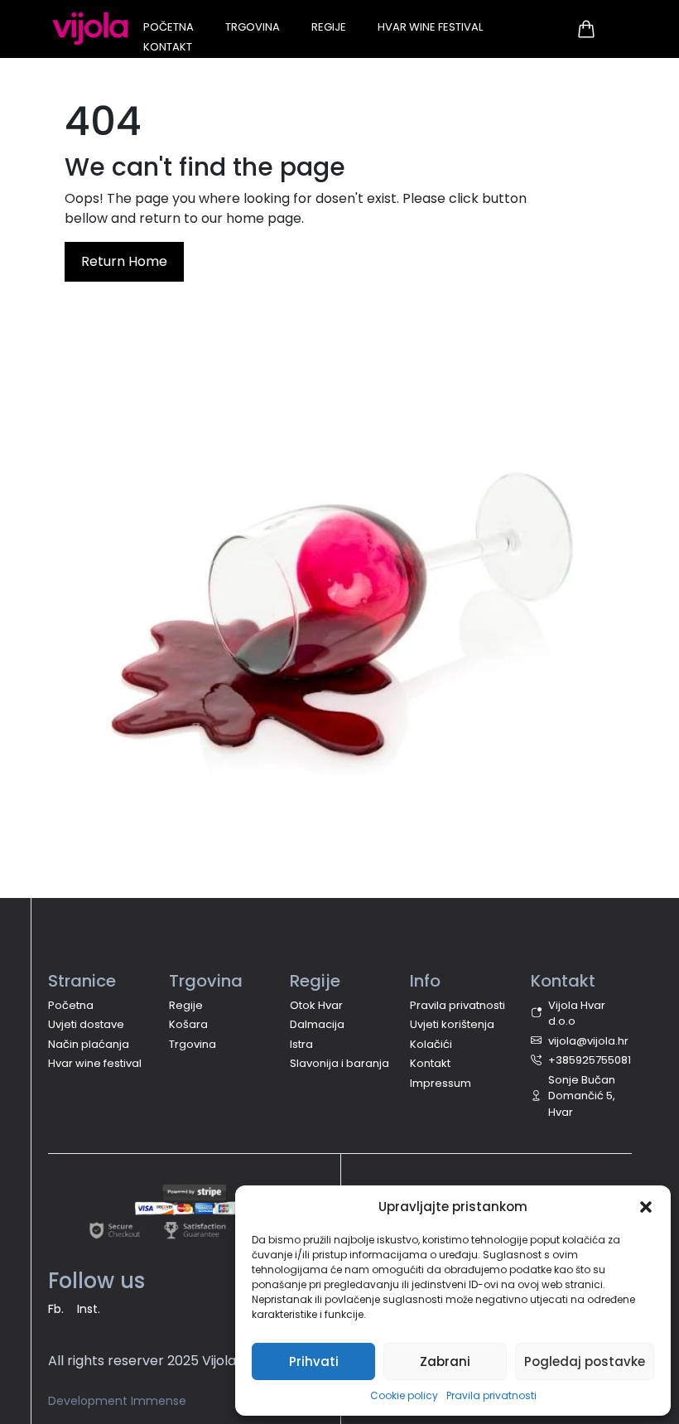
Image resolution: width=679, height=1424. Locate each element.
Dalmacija (317, 1024)
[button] (646, 1207)
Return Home (124, 261)
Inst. (88, 1309)
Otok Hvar (316, 1005)
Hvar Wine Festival (430, 27)
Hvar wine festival (95, 1063)
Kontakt (167, 47)
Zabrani (445, 1361)
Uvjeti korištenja (452, 1024)
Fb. (56, 1309)
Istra (301, 1044)
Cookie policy (404, 1395)
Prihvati (314, 1361)
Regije (328, 27)
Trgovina (252, 27)
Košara (188, 1024)
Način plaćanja (88, 1044)
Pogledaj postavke (584, 1361)
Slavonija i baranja (339, 1063)
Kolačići (431, 1044)
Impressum (440, 1083)
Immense (158, 1401)
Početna (168, 27)
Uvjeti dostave (86, 1024)
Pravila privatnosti (491, 1395)
